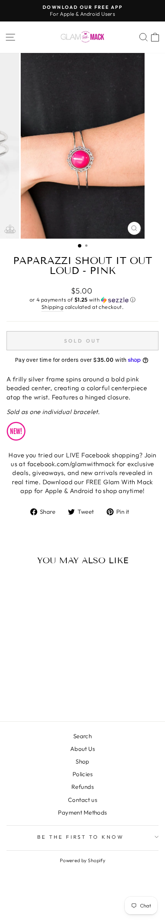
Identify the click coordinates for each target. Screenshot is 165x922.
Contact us (82, 799)
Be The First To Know (80, 837)
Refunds (82, 786)
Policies (82, 774)
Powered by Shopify (82, 860)
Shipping (52, 306)
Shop (82, 761)
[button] (82, 299)
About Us (82, 748)
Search (82, 736)
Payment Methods (82, 812)
